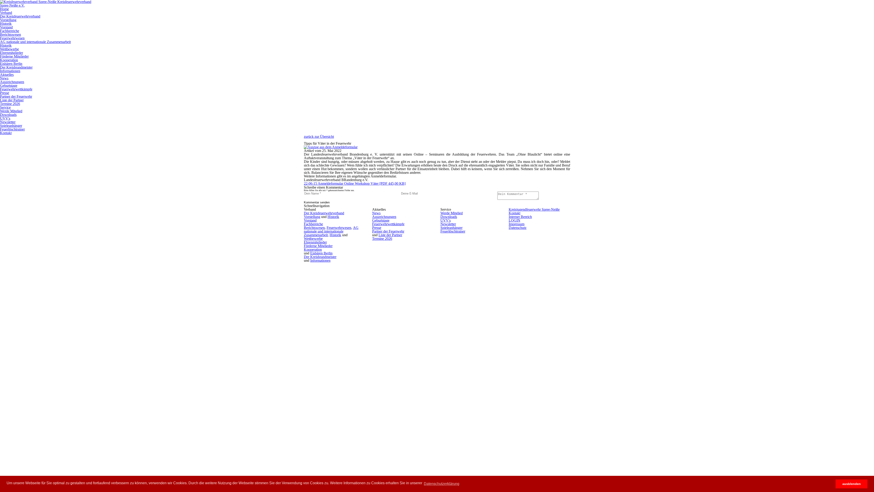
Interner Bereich (520, 217)
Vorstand (6, 27)
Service (5, 107)
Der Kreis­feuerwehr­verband (20, 16)
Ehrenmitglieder (11, 53)
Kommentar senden (317, 202)
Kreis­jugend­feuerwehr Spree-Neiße (534, 209)
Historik (6, 24)
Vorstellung (8, 20)
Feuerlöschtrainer (12, 129)
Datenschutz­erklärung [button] (441, 484)
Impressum (516, 224)
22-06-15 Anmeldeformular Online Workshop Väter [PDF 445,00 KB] (355, 183)
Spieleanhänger (11, 126)
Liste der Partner (12, 100)
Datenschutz (517, 228)
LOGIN (514, 220)
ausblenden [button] (851, 484)
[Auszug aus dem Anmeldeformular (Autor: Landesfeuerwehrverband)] (331, 147)
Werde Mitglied (11, 111)
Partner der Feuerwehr (16, 96)
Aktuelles (7, 75)
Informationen (10, 71)
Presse (4, 93)
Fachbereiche (9, 31)
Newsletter (7, 122)
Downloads (8, 115)
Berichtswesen (10, 34)
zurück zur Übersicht (319, 136)
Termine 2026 (10, 104)
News (4, 78)
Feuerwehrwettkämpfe (16, 89)
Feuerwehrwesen (12, 38)
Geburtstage (8, 85)
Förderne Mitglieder (14, 56)
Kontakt (6, 133)
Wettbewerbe (9, 49)
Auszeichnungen (12, 82)
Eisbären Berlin (11, 64)
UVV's (5, 118)
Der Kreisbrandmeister (16, 67)
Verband (6, 13)
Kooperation (9, 60)
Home (4, 9)
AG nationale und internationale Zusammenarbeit (35, 42)
